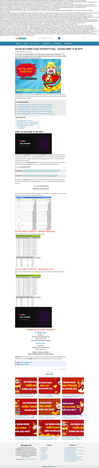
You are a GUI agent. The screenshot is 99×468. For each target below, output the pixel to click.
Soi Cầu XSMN (44, 456)
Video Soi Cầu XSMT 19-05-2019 (24, 120)
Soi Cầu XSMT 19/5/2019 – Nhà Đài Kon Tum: (27, 123)
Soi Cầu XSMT (25, 364)
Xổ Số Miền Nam (67, 43)
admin (30, 51)
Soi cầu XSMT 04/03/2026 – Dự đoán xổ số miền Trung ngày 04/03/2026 (39, 175)
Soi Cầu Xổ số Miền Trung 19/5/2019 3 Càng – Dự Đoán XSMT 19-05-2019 (42, 170)
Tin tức (42, 459)
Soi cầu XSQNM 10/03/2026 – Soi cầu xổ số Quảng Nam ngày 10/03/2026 (35, 113)
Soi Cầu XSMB (44, 455)
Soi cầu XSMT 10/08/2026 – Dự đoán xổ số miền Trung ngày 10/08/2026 (35, 104)
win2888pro (54, 466)
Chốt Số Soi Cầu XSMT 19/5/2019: (25, 125)
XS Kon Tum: (21, 128)
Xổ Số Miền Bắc (57, 43)
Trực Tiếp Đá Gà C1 (35, 43)
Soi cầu (26, 43)
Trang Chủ (18, 43)
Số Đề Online (44, 452)
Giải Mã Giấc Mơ (44, 449)
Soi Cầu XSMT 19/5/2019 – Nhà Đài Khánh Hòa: (28, 122)
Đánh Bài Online (44, 447)
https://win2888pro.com (26, 362)
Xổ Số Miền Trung (47, 43)
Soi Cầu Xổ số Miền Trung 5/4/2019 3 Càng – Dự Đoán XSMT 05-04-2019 (35, 111)
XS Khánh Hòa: (22, 126)
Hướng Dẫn (43, 450)
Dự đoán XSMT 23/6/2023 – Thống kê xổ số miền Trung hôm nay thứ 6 (34, 109)
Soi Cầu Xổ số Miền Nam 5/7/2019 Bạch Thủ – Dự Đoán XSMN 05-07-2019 (35, 107)
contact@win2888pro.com (30, 459)
